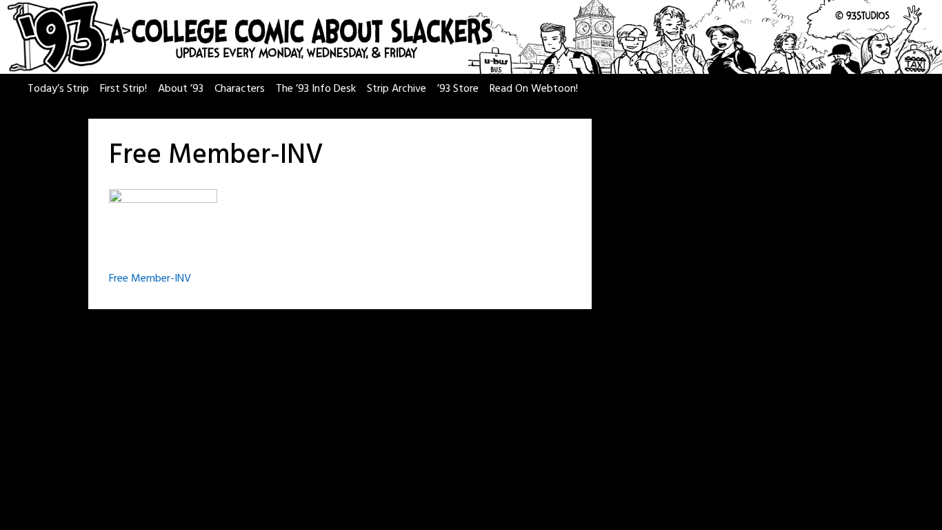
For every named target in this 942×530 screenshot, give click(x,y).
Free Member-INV (150, 279)
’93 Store (458, 89)
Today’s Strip (58, 89)
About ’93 (180, 89)
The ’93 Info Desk (316, 89)
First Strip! (123, 89)
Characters (239, 89)
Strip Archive (396, 89)
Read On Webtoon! (534, 89)
